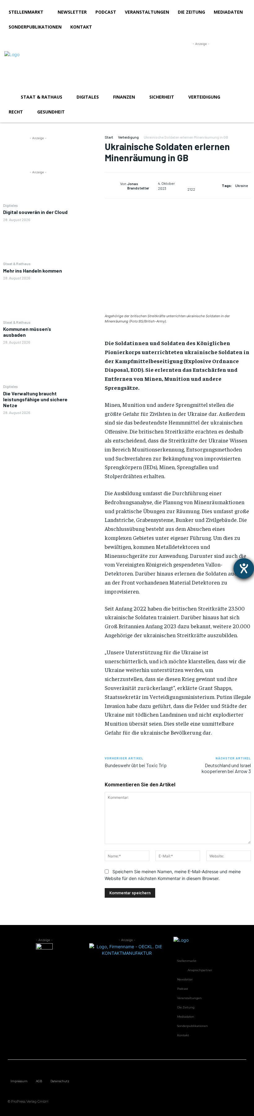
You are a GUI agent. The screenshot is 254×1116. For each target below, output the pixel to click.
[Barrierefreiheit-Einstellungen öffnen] (244, 568)
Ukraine (241, 185)
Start (109, 137)
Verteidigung (128, 137)
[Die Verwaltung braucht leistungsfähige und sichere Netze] (38, 434)
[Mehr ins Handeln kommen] (38, 299)
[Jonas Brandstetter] (112, 186)
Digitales (10, 205)
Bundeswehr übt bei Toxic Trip (136, 765)
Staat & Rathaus (17, 263)
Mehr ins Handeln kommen (32, 270)
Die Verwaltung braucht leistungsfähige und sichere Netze (35, 399)
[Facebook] (89, 141)
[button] (242, 97)
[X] (89, 155)
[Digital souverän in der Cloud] (38, 241)
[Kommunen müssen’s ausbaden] (38, 364)
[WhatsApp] (89, 185)
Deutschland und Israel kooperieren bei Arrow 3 (226, 768)
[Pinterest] (89, 170)
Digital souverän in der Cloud (35, 212)
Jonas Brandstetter (138, 185)
